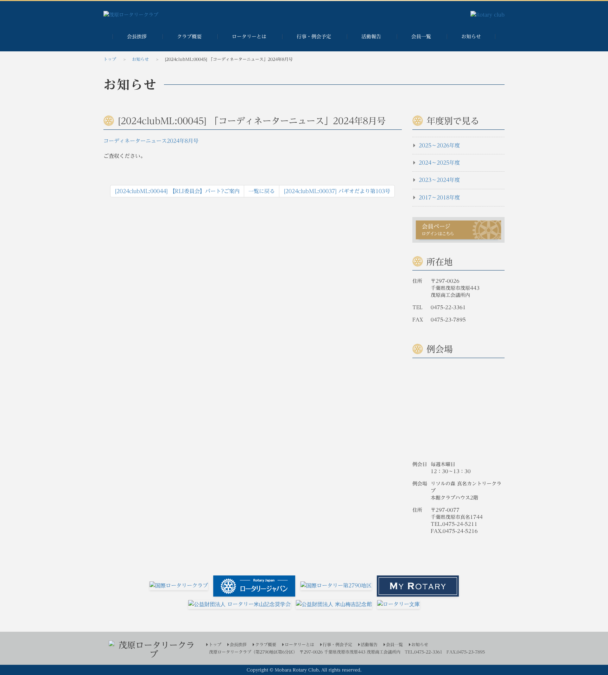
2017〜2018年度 (438, 197)
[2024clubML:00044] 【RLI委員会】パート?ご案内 (177, 191)
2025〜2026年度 (438, 145)
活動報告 (371, 36)
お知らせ (471, 36)
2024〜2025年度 (438, 162)
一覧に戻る (261, 191)
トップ (109, 59)
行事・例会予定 (314, 36)
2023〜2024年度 (438, 180)
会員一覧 (421, 36)
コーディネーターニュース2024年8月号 (150, 141)
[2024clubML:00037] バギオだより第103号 (337, 191)
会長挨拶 (137, 36)
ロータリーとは (249, 36)
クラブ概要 (189, 36)
